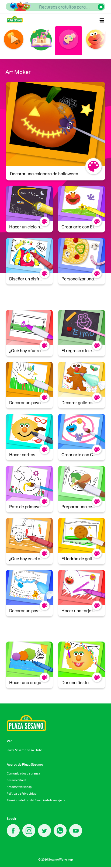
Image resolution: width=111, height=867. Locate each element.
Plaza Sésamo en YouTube (24, 750)
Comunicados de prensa (23, 773)
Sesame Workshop (19, 787)
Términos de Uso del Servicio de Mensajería (36, 800)
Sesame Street (16, 780)
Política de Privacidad (22, 793)
